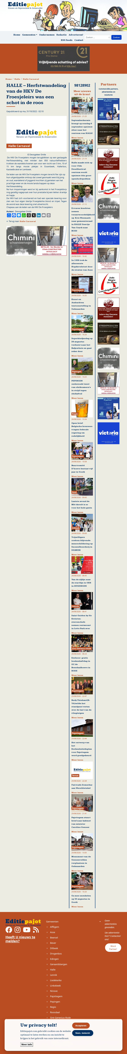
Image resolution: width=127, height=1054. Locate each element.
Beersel (54, 937)
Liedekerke (56, 980)
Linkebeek (55, 985)
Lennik (53, 974)
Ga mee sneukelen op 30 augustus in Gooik (81, 899)
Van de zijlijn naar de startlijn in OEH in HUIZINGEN (81, 582)
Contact (78, 40)
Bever (53, 942)
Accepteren (80, 1025)
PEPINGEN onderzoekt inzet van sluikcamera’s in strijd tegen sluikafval (81, 387)
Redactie (61, 34)
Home (16, 34)
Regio (53, 1006)
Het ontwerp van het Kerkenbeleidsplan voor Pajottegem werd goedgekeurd (81, 749)
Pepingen (55, 1001)
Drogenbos (56, 953)
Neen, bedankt (82, 1033)
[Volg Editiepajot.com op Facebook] (8, 931)
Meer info (26, 1044)
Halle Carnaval (31, 79)
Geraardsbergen (58, 964)
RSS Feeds (66, 40)
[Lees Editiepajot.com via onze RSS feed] (36, 931)
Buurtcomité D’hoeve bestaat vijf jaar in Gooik (82, 468)
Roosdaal (55, 1012)
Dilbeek (54, 948)
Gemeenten (52, 921)
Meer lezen (77, 138)
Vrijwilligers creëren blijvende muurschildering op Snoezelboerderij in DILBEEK (82, 543)
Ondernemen (46, 34)
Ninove (54, 990)
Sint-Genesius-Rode (60, 1017)
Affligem (54, 926)
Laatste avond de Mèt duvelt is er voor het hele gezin (81, 504)
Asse (52, 932)
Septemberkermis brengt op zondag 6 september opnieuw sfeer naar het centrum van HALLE (82, 126)
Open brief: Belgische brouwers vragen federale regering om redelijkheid (81, 429)
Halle (17, 79)
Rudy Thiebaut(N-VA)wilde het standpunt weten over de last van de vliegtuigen (81, 706)
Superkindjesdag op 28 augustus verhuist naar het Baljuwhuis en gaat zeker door (82, 345)
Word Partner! (113, 947)
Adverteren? (76, 34)
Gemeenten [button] (28, 34)
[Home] (26, 5)
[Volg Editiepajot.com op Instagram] (17, 931)
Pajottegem (56, 996)
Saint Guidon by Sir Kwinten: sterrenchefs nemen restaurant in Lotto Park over (81, 622)
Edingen (54, 958)
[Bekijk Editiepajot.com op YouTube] (27, 931)
